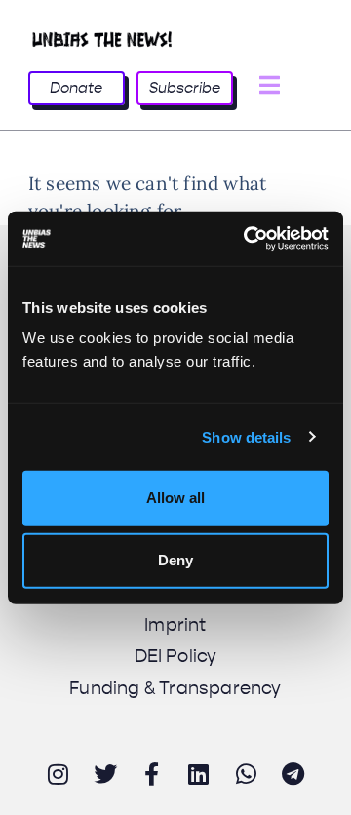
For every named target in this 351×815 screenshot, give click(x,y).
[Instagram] (57, 774)
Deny (175, 560)
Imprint (175, 625)
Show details (246, 436)
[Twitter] (105, 774)
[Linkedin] (199, 774)
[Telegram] (293, 774)
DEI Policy (176, 656)
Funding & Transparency (175, 688)
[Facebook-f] (152, 774)
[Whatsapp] (245, 774)
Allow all (175, 497)
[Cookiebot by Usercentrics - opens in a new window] (248, 239)
